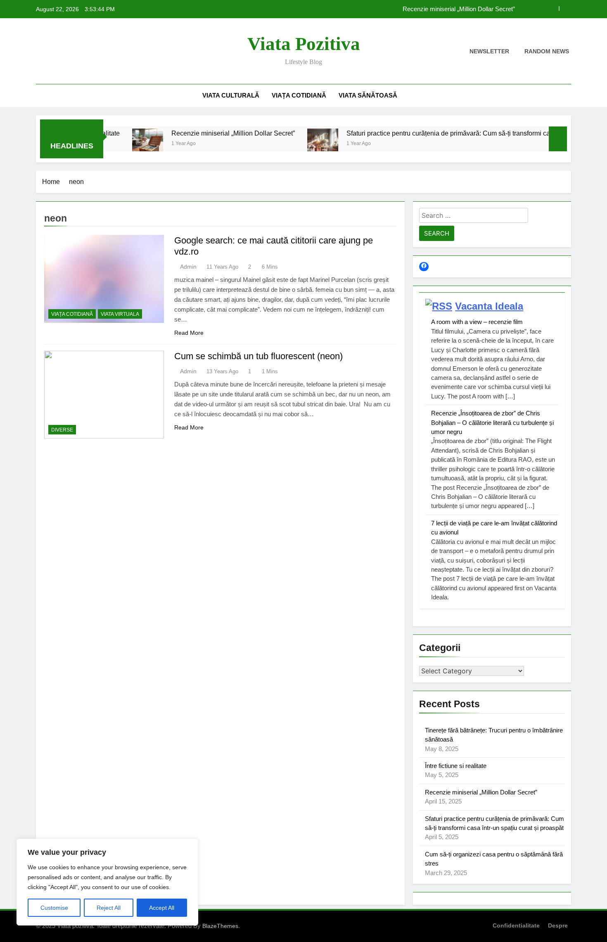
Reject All (109, 907)
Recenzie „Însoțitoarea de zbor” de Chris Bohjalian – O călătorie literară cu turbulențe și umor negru (492, 422)
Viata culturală (230, 95)
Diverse (62, 430)
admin (188, 266)
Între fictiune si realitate (455, 765)
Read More (189, 332)
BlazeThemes (220, 926)
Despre (558, 925)
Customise (54, 907)
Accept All (161, 907)
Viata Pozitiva (303, 43)
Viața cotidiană (299, 95)
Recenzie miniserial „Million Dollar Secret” (459, 9)
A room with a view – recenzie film (477, 321)
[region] (107, 882)
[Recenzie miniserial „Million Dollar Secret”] (124, 144)
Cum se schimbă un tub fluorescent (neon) (258, 356)
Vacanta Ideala (489, 306)
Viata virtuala (120, 314)
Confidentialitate (516, 925)
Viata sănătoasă (368, 95)
